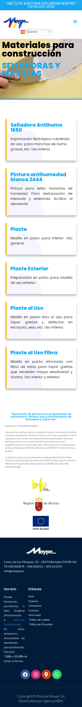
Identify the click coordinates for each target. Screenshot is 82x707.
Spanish (31, 31)
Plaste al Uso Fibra (33, 352)
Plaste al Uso (26, 308)
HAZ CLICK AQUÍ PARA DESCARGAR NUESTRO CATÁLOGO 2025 (41, 5)
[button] (75, 21)
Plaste (18, 229)
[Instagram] (36, 674)
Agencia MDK (53, 701)
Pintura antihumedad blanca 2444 (38, 177)
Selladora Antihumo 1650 (36, 127)
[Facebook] (25, 674)
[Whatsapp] (57, 674)
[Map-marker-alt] (46, 674)
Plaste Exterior (29, 268)
